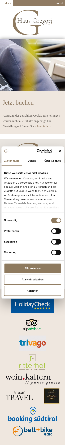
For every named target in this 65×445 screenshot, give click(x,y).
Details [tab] (32, 160)
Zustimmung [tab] (11, 160)
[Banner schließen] (60, 151)
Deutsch (59, 3)
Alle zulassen (32, 268)
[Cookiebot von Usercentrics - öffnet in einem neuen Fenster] (38, 151)
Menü (7, 3)
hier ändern (44, 126)
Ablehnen (32, 290)
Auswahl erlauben (33, 279)
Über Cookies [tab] (52, 160)
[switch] (56, 231)
